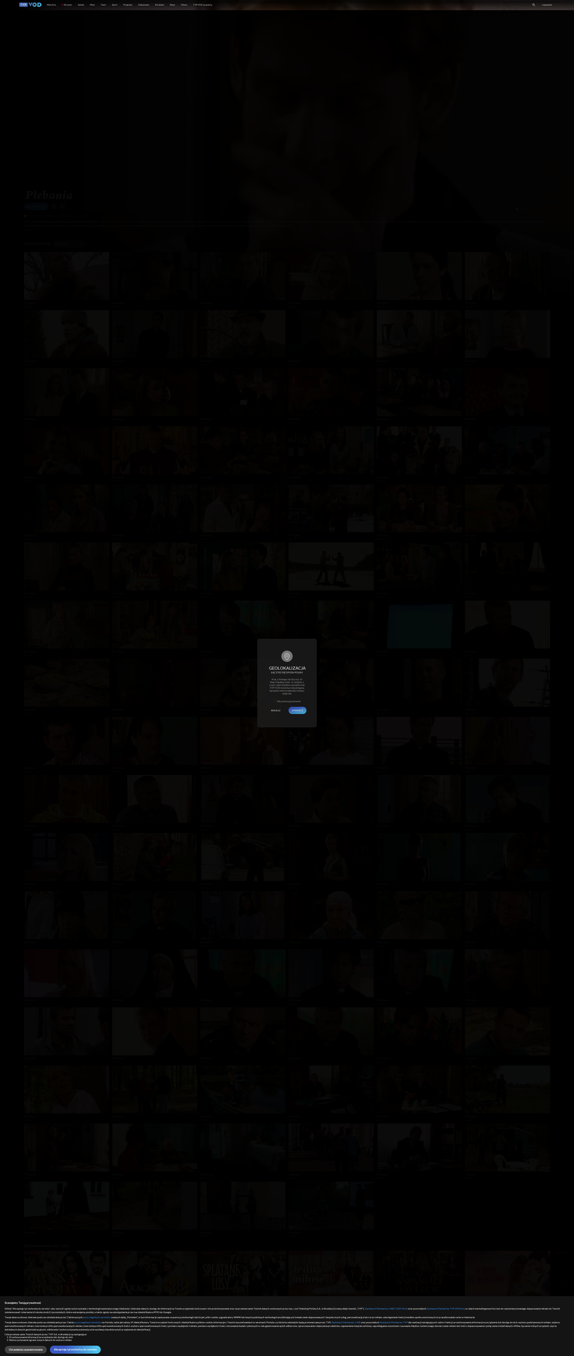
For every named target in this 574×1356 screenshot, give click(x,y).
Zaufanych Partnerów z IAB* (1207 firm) (386, 1308)
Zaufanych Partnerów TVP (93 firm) (445, 1308)
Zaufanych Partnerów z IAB (346, 1322)
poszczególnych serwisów (97, 1317)
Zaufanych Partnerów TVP (394, 1322)
